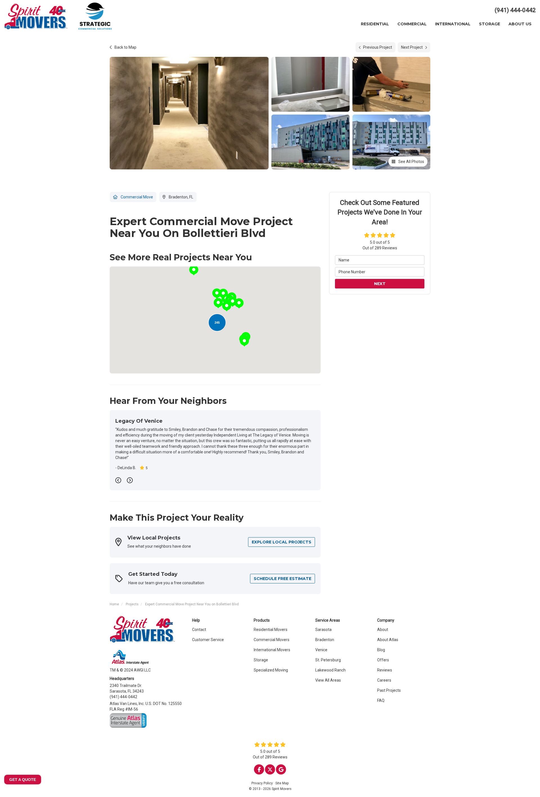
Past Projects (389, 690)
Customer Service (208, 639)
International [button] (453, 23)
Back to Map (125, 47)
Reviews (384, 670)
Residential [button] (375, 23)
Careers (384, 680)
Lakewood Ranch (330, 670)
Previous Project (377, 47)
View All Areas (328, 680)
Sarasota (323, 629)
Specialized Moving (271, 670)
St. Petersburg (328, 660)
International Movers (272, 650)
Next (380, 283)
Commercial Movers (271, 639)
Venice (321, 650)
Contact (199, 629)
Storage (261, 660)
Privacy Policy (262, 783)
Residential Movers (270, 629)
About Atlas (387, 639)
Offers (383, 660)
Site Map (282, 783)
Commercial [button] (412, 23)
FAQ (380, 700)
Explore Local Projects (281, 542)
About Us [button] (520, 23)
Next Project (412, 47)
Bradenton (324, 639)
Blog (381, 650)
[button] (194, 270)
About (382, 629)
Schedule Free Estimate (282, 578)
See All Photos (410, 161)
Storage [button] (489, 23)
